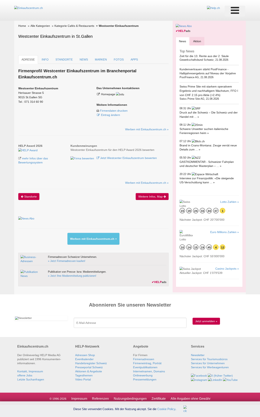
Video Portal (83, 379)
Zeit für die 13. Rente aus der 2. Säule (204, 56)
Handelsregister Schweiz (91, 363)
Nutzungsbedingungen (130, 398)
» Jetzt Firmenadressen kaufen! (66, 261)
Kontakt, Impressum (30, 371)
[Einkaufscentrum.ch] (28, 7)
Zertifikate (159, 398)
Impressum (79, 398)
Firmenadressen (143, 359)
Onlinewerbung (143, 375)
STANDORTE (64, 59)
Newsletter (198, 355)
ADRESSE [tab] (28, 59)
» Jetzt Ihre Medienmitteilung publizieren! (72, 275)
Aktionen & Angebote (88, 371)
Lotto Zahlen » (229, 201)
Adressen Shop (85, 355)
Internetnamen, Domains (149, 371)
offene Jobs (24, 375)
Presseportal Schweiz (89, 367)
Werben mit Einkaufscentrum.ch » (147, 129)
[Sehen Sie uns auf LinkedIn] (215, 379)
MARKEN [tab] (101, 59)
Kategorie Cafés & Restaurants (74, 25)
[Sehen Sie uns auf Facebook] (199, 375)
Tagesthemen (84, 375)
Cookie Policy (166, 409)
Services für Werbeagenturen (210, 367)
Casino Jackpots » (227, 268)
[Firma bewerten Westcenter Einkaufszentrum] (82, 158)
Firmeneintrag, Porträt (147, 363)
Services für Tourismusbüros (209, 359)
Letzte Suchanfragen (30, 379)
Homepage (108, 94)
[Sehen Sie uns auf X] (220, 375)
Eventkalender (84, 359)
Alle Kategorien (40, 25)
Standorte (30, 196)
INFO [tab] (45, 59)
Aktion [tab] (197, 41)
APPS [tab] (134, 59)
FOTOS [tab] (119, 59)
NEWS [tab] (84, 59)
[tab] (182, 41)
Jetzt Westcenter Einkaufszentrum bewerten (128, 158)
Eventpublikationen (145, 367)
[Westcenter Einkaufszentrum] (28, 149)
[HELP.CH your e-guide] (213, 7)
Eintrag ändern (110, 115)
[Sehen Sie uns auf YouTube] (230, 379)
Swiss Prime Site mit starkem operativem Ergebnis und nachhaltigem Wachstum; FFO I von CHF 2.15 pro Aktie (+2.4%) (209, 90)
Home (22, 25)
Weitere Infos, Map (151, 196)
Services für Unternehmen (208, 363)
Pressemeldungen (144, 379)
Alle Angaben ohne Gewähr (190, 398)
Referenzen (100, 398)
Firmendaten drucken (114, 110)
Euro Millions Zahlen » (224, 232)
